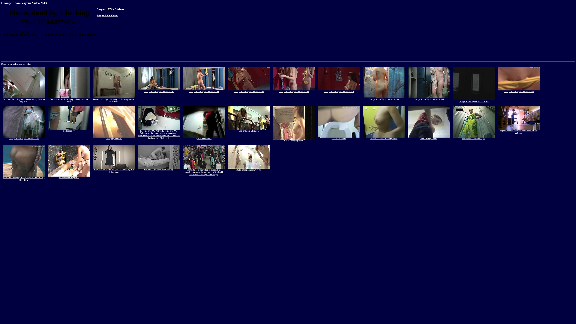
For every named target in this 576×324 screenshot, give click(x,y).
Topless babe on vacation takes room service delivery (518, 132)
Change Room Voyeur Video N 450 (384, 99)
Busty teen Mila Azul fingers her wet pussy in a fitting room (114, 171)
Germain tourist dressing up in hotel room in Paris (69, 100)
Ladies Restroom (339, 139)
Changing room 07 (114, 139)
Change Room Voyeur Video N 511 (474, 101)
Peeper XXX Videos (107, 15)
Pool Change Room (428, 139)
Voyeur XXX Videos (110, 9)
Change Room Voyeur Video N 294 (249, 91)
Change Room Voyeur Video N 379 (339, 91)
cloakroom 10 (69, 131)
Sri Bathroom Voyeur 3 (69, 178)
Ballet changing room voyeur (248, 170)
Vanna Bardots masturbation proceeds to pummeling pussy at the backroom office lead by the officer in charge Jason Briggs (203, 172)
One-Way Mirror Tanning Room (384, 139)
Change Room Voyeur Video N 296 (294, 91)
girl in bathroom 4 (204, 139)
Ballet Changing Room (293, 141)
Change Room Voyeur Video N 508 (429, 99)
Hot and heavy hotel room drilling (158, 170)
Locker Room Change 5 (249, 131)
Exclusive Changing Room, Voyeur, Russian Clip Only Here (24, 179)
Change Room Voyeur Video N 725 (24, 139)
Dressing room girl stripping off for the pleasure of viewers (113, 100)
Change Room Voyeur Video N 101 (159, 91)
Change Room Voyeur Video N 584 (519, 91)
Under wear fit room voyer (473, 139)
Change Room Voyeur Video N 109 (204, 91)
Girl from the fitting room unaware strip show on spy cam (24, 100)
